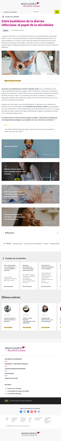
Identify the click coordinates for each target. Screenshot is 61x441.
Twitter (24, 411)
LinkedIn (28, 411)
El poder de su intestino (10, 12)
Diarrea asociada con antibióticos (33, 243)
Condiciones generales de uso (14, 419)
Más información (8, 286)
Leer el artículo (8, 327)
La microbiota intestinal (17, 30)
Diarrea (6, 30)
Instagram (35, 411)
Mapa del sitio (30, 419)
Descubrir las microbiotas (13, 359)
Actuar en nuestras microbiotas (15, 368)
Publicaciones (9, 373)
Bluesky (39, 411)
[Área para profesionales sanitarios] (57, 12)
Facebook (21, 411)
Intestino (45, 243)
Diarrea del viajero (18, 243)
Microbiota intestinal (55, 243)
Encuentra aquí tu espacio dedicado (21, 401)
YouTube (31, 411)
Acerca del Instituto (11, 378)
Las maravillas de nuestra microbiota (18, 391)
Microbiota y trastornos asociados (16, 364)
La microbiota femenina (14, 393)
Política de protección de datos (23, 419)
